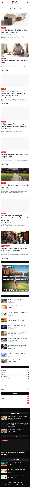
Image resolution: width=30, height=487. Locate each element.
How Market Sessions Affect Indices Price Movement (17, 354)
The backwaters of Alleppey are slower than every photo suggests (17, 339)
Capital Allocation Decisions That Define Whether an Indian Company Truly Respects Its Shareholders (17, 347)
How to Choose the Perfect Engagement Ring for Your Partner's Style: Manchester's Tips (14, 93)
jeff (3, 34)
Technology (15, 387)
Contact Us (19, 482)
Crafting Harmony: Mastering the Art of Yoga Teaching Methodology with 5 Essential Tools (18, 424)
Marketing (15, 382)
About (14, 482)
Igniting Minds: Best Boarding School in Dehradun (15, 186)
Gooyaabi (26, 484)
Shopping (4, 88)
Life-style (15, 380)
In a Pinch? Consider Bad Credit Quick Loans (14, 62)
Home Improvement (6, 246)
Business (3, 27)
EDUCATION (15, 374)
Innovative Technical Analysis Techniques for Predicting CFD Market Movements (14, 218)
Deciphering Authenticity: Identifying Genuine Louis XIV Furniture (14, 250)
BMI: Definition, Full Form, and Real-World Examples (17, 306)
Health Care (15, 376)
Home (10, 482)
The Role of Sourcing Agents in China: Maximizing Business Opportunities (16, 319)
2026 (15, 396)
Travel (15, 389)
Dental (15, 372)
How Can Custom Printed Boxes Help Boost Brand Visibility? (14, 31)
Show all (15, 9)
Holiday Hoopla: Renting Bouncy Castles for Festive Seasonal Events (13, 125)
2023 (15, 403)
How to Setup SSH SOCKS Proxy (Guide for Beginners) (17, 313)
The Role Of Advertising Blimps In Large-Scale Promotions (16, 360)
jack (3, 97)
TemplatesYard (14, 484)
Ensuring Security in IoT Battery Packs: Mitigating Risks (14, 156)
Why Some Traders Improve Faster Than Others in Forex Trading (16, 326)
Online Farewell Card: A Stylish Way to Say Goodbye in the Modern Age (17, 332)
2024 (15, 400)
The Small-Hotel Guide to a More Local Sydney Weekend (16, 300)
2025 (15, 398)
